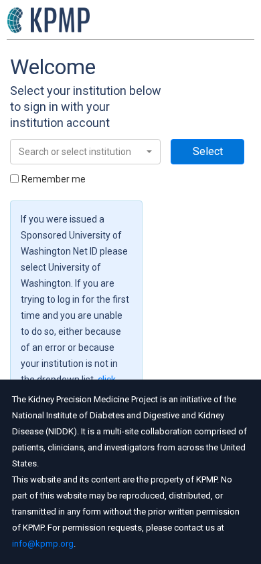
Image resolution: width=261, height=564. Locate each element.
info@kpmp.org (43, 544)
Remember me (53, 179)
